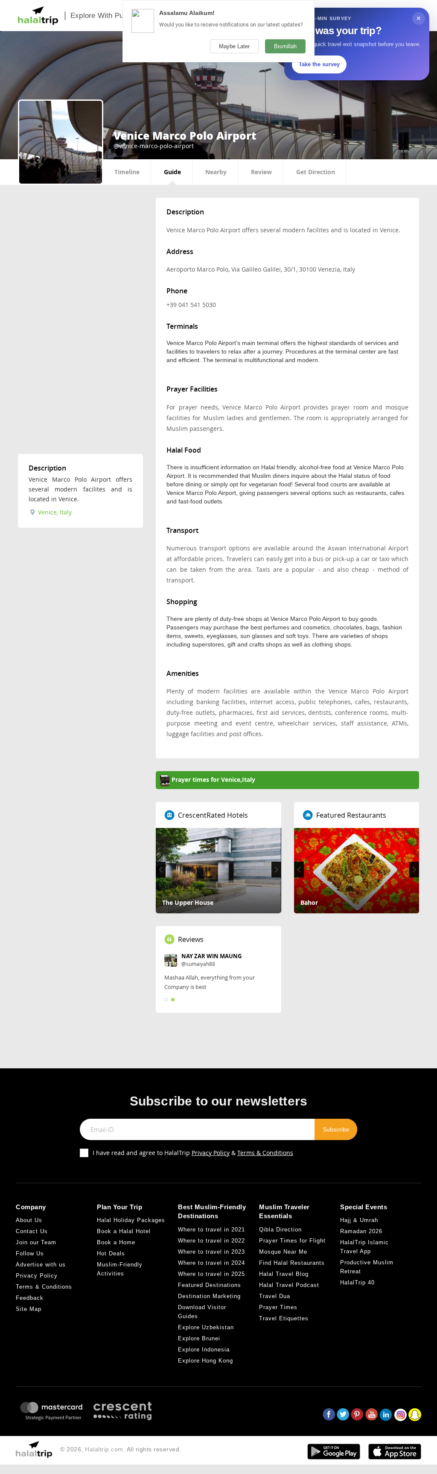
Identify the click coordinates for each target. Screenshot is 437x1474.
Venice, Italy (54, 512)
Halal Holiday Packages (131, 1220)
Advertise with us (41, 1264)
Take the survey (319, 64)
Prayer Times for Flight (292, 1240)
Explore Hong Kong (205, 1360)
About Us (29, 1220)
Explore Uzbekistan (206, 1327)
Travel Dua (274, 1296)
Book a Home (116, 1242)
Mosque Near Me (283, 1252)
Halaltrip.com (104, 1449)
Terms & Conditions (265, 1153)
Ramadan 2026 (361, 1231)
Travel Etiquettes (284, 1318)
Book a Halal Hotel (124, 1231)
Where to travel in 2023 (211, 1252)
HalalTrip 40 (357, 1282)
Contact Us (32, 1231)
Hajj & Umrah (359, 1220)
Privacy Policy (211, 1153)
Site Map (28, 1309)
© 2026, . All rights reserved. (120, 1449)
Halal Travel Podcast (289, 1285)
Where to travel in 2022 (211, 1240)
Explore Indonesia (204, 1349)
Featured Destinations (209, 1285)
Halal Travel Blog (284, 1274)
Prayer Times (278, 1307)
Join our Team (36, 1242)
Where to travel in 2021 (211, 1229)
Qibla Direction (280, 1229)
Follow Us (30, 1253)
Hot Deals (111, 1253)
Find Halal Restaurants (292, 1263)
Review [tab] (261, 172)
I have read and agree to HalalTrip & (193, 1153)
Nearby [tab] (216, 172)
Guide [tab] (172, 172)
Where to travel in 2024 (211, 1263)
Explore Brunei (199, 1338)
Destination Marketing (209, 1296)
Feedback (30, 1298)
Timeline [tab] (127, 172)
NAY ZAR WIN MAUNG (211, 956)
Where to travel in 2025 (211, 1274)
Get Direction (315, 172)
